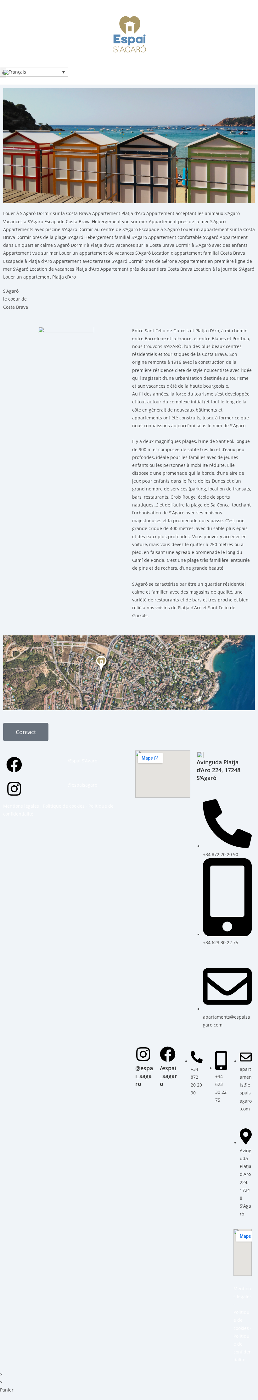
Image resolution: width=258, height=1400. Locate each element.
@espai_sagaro (144, 1075)
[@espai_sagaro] (143, 1054)
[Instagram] (14, 789)
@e (71, 785)
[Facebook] (14, 764)
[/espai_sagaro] (168, 1054)
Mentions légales (21, 806)
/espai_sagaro (168, 1075)
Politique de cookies (64, 806)
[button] (3, 73)
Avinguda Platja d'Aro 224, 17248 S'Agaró (218, 770)
